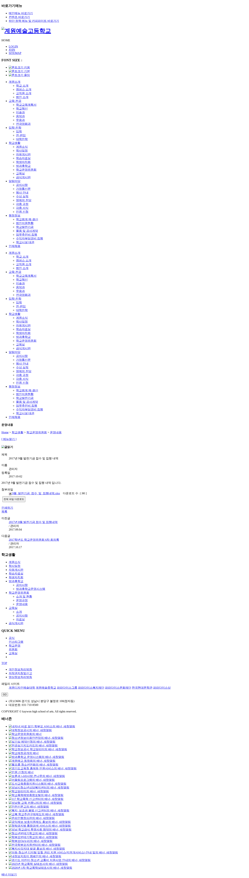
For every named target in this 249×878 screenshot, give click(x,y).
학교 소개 (22, 85)
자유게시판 (23, 154)
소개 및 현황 (24, 596)
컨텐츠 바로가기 (19, 17)
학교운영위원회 (26, 169)
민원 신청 (22, 211)
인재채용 (14, 246)
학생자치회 (23, 162)
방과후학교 (23, 165)
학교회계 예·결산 (27, 219)
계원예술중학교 (46, 687)
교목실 (20, 173)
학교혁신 (22, 108)
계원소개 (14, 81)
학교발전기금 (25, 227)
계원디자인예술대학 (22, 687)
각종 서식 (22, 207)
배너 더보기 (9, 874)
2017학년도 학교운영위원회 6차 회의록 (34, 539)
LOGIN (13, 46)
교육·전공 (15, 100)
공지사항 (22, 184)
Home (5, 432)
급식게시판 (23, 177)
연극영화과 (23, 123)
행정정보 (14, 215)
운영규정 (22, 600)
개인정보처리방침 (20, 669)
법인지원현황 (25, 223)
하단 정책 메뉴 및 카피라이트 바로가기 (34, 20)
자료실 (20, 619)
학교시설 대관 (25, 242)
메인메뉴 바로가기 (21, 13)
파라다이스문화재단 (118, 687)
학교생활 (14, 142)
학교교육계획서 (26, 104)
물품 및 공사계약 (27, 230)
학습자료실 (23, 158)
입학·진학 (15, 127)
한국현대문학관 (142, 687)
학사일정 (22, 150)
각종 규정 (22, 204)
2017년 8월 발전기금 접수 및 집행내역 (33, 522)
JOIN (12, 49)
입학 (19, 131)
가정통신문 (23, 188)
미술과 (20, 112)
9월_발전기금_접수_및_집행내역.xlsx (35, 493)
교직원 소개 (23, 93)
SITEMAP (15, 53)
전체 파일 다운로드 (14, 499)
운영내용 (56, 432)
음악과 (20, 116)
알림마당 (14, 181)
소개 (19, 611)
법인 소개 (22, 97)
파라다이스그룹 (67, 687)
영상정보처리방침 (20, 677)
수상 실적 (22, 196)
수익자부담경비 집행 (29, 238)
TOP (4, 663)
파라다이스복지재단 (91, 687)
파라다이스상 (162, 687)
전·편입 (21, 135)
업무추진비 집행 (26, 234)
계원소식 (22, 146)
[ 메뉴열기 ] (8, 439)
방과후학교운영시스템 (30, 588)
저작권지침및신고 (20, 673)
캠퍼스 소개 (23, 89)
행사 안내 (22, 192)
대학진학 (22, 139)
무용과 (20, 120)
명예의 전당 (23, 200)
